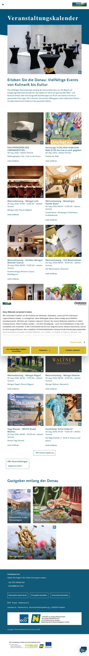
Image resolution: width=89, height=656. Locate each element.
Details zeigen (76, 342)
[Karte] (9, 4)
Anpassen (43, 350)
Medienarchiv (23, 603)
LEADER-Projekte (58, 607)
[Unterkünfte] (7, 4)
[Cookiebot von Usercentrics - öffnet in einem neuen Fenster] (76, 303)
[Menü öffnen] (2, 4)
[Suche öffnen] (13, 4)
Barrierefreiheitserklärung (39, 607)
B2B (9, 603)
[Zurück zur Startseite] (79, 4)
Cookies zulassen (73, 350)
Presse (14, 603)
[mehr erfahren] (25, 137)
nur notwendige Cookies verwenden (16, 350)
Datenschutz (23, 607)
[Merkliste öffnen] (11, 4)
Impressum (11, 607)
